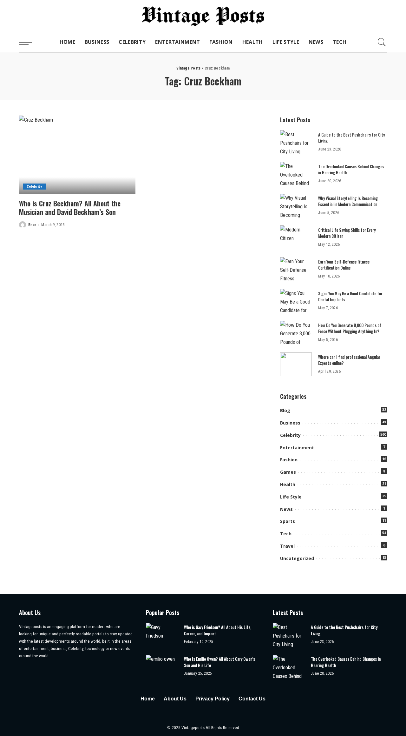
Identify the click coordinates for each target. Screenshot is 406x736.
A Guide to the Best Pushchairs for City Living (351, 137)
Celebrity (34, 186)
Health (287, 484)
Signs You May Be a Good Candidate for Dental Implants (350, 296)
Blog (285, 410)
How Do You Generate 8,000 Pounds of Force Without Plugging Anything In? (349, 328)
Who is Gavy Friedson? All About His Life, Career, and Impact (217, 630)
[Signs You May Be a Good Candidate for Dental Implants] (296, 301)
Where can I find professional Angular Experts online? (349, 360)
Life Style (291, 497)
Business (290, 423)
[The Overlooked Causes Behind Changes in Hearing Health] (296, 174)
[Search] (382, 42)
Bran (32, 225)
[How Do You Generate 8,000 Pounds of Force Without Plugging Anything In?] (296, 333)
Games (288, 472)
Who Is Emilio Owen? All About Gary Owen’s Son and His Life (219, 662)
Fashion (289, 460)
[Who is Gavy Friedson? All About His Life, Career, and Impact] (162, 635)
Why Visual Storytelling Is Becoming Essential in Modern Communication (348, 201)
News (286, 509)
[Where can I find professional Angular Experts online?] (296, 364)
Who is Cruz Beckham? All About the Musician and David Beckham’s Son (70, 207)
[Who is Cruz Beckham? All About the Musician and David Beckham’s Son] (77, 155)
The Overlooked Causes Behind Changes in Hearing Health (351, 169)
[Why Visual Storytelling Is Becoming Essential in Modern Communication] (296, 205)
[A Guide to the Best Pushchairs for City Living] (296, 142)
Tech (285, 534)
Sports (287, 521)
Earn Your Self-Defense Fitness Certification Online (344, 264)
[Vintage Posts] (203, 16)
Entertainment (297, 448)
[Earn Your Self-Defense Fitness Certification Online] (296, 269)
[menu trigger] (28, 42)
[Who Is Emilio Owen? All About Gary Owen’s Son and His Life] (162, 667)
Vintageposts (193, 727)
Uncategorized (297, 558)
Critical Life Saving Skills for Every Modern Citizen (347, 233)
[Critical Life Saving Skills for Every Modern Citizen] (296, 237)
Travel (287, 546)
